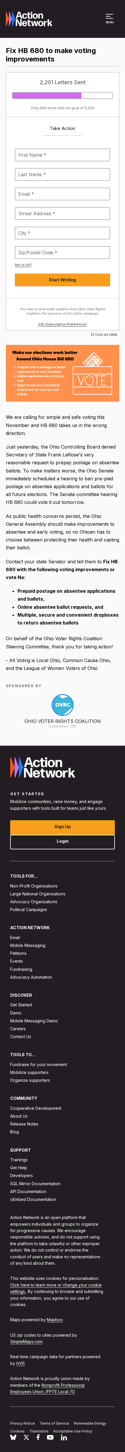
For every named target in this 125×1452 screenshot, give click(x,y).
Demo (16, 1012)
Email (15, 937)
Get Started (21, 1005)
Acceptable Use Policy (72, 1431)
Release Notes (24, 1123)
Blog (14, 1132)
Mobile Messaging (27, 945)
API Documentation (28, 1191)
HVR (20, 1363)
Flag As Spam (106, 334)
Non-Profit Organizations (34, 885)
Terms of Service (54, 1423)
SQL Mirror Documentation (35, 1183)
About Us (19, 1116)
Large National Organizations (37, 893)
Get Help (18, 1167)
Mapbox (55, 1319)
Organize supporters (30, 1080)
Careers (18, 1028)
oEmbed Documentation (33, 1199)
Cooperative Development (35, 1108)
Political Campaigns (28, 909)
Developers (21, 1175)
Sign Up (62, 826)
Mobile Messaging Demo (34, 1020)
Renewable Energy (90, 1423)
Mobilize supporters (29, 1072)
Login (63, 841)
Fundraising (21, 969)
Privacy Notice (22, 1423)
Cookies (17, 1431)
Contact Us (20, 1036)
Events (16, 961)
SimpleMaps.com (26, 1341)
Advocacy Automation (31, 977)
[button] (110, 21)
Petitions (18, 953)
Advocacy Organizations (33, 901)
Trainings (19, 1159)
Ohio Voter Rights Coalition (62, 721)
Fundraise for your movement (38, 1064)
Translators (39, 1431)
